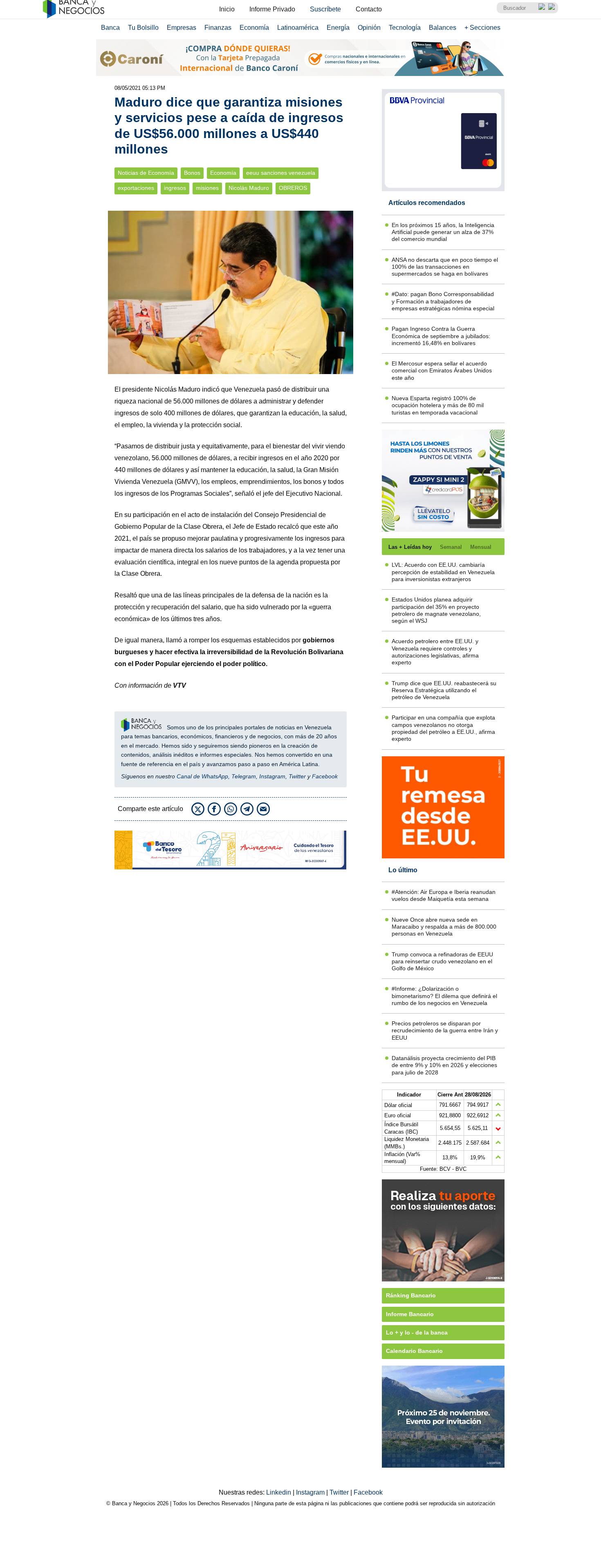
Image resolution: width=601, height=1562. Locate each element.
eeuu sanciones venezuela (280, 173)
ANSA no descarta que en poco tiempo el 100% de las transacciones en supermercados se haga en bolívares (445, 266)
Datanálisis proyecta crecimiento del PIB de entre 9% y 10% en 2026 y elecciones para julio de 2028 (444, 1065)
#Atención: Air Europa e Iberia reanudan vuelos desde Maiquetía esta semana (444, 895)
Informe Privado (272, 9)
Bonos (192, 173)
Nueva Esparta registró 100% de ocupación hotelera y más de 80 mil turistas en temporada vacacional (438, 405)
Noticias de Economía (146, 173)
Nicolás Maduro (249, 188)
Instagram (272, 776)
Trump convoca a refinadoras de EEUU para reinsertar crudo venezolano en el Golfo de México (442, 961)
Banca (110, 27)
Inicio (227, 9)
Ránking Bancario (411, 1295)
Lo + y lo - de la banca (417, 1332)
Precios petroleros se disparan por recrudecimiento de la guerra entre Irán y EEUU (445, 1030)
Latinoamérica (297, 27)
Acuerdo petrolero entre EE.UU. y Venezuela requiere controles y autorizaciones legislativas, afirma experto (435, 652)
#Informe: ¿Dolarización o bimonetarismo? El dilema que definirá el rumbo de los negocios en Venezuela (444, 995)
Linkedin (279, 1492)
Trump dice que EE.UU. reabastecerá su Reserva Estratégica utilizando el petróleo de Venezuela (444, 690)
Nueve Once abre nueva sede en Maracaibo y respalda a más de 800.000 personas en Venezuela (444, 926)
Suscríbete (325, 9)
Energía (338, 27)
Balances (442, 27)
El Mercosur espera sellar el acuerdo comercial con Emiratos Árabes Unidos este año (442, 370)
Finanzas (217, 27)
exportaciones (136, 188)
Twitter (297, 776)
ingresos (175, 188)
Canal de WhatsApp (202, 776)
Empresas (181, 27)
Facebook (325, 776)
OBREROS (293, 188)
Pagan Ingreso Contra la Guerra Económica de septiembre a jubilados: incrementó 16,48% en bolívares (441, 335)
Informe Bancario (410, 1314)
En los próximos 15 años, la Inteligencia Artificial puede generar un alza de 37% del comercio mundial (443, 232)
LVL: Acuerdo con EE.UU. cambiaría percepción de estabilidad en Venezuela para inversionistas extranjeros (443, 572)
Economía (254, 27)
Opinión (369, 27)
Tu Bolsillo (143, 27)
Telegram (243, 776)
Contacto (369, 9)
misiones (207, 188)
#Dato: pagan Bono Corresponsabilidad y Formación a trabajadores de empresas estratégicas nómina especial (443, 301)
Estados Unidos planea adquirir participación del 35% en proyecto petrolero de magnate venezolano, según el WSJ (436, 610)
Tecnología (405, 27)
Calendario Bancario (414, 1351)
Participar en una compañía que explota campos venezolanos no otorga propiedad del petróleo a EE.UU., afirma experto (443, 728)
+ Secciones (482, 27)
